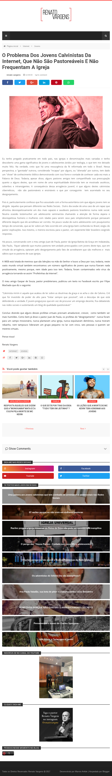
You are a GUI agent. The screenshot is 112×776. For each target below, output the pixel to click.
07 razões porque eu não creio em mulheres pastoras (56, 512)
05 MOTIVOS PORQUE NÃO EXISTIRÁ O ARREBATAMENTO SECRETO (56, 607)
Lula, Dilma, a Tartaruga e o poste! (56, 639)
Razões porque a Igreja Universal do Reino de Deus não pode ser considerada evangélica (56, 528)
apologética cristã (19, 401)
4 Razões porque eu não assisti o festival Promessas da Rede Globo (56, 560)
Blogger (106, 771)
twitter (86, 476)
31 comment (42, 75)
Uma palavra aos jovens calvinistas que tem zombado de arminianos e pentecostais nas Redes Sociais (56, 496)
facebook (86, 469)
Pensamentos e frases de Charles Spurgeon (56, 623)
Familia (56, 401)
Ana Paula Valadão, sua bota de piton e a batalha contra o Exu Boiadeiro (56, 591)
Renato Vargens (36, 771)
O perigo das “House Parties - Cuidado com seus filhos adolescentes (56, 544)
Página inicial (13, 46)
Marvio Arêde (81, 771)
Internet (26, 46)
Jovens (37, 46)
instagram (30, 469)
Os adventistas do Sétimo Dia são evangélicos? (56, 575)
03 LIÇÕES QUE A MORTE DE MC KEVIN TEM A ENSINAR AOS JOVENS (92, 408)
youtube (30, 476)
